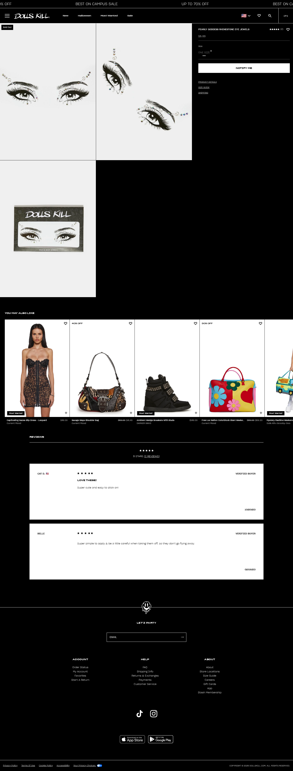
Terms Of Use (28, 766)
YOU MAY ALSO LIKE (19, 313)
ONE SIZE (204, 52)
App (209, 688)
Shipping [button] (203, 93)
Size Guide (209, 676)
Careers (210, 680)
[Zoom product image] (48, 91)
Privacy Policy (10, 766)
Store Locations (210, 671)
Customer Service (145, 684)
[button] (95, 4)
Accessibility (63, 766)
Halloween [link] (84, 15)
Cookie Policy (46, 766)
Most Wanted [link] (109, 15)
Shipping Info (145, 671)
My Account (80, 671)
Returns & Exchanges (145, 676)
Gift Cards (210, 684)
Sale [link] (130, 15)
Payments (145, 680)
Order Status (80, 667)
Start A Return (80, 680)
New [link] (65, 15)
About (209, 667)
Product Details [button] (207, 82)
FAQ (145, 667)
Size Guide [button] (203, 87)
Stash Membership (209, 692)
